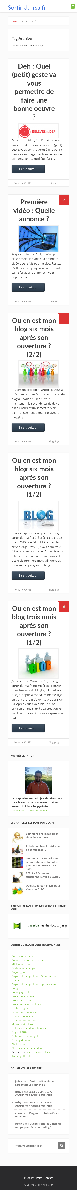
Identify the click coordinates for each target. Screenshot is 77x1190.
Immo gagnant (20, 992)
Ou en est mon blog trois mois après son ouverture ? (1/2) (34, 625)
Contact (48, 1177)
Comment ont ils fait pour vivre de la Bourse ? (42, 835)
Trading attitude (21, 1056)
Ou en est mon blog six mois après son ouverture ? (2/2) (34, 337)
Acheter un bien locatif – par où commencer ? (43, 847)
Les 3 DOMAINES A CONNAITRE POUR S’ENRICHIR (33, 1093)
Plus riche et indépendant (27, 1048)
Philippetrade (20, 1044)
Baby (18, 1092)
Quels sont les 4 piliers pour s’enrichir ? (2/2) (43, 887)
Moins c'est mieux (22, 1024)
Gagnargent (19, 972)
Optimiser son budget (25, 1036)
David (18, 1123)
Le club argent (20, 1008)
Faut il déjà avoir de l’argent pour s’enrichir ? (34, 1082)
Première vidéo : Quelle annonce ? (34, 211)
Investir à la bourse (23, 996)
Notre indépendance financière (30, 1028)
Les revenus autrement (25, 1020)
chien (18, 1113)
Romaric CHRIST (23, 183)
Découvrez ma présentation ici (30, 810)
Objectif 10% (19, 1032)
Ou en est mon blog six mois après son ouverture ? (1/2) (34, 477)
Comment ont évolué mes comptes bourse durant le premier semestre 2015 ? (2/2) (42, 864)
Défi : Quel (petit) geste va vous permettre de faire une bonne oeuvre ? (34, 92)
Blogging (54, 441)
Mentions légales (33, 1177)
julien (18, 1081)
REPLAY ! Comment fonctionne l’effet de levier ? (43, 875)
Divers (53, 183)
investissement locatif (39, 1052)
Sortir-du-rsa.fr (27, 8)
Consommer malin (23, 956)
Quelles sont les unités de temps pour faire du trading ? (38, 1125)
